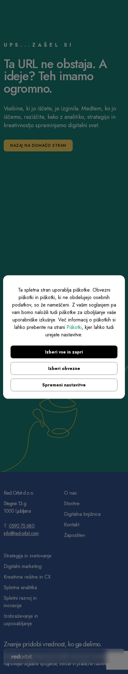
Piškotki (74, 327)
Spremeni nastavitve (64, 385)
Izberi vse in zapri (64, 352)
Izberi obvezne (64, 368)
